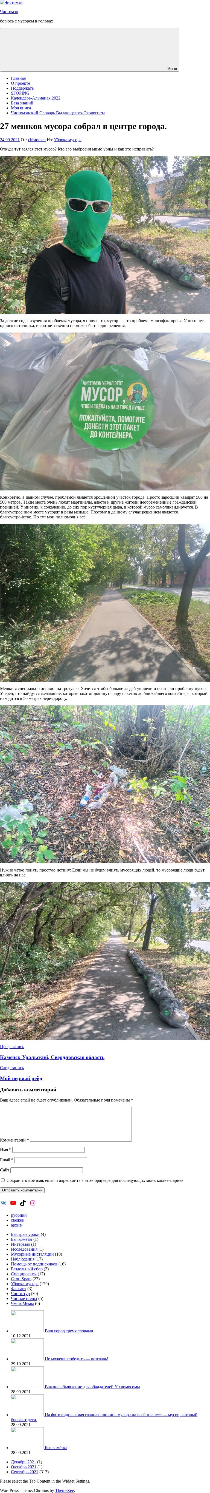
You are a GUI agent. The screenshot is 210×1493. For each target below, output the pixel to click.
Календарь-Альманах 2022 (35, 98)
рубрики (19, 1215)
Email (6, 1159)
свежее (17, 1220)
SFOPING (20, 93)
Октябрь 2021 (23, 1466)
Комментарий (14, 1140)
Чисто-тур (20, 1293)
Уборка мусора (67, 139)
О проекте (20, 83)
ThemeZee (64, 1490)
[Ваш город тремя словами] (28, 1331)
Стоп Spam (21, 1278)
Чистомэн (9, 11)
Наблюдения (22, 1259)
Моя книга (21, 108)
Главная (18, 78)
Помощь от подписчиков (34, 1264)
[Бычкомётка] (28, 1447)
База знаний (22, 103)
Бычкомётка (56, 1447)
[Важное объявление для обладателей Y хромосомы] (28, 1386)
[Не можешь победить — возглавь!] (28, 1358)
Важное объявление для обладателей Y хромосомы (92, 1386)
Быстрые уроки (25, 1234)
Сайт (4, 1170)
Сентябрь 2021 (24, 1471)
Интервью (20, 1244)
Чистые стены (24, 1298)
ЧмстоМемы (22, 1303)
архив (16, 1225)
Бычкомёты (21, 1239)
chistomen (37, 139)
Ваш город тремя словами (69, 1331)
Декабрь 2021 (23, 1462)
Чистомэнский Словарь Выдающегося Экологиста (58, 112)
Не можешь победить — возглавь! (76, 1358)
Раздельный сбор (27, 1269)
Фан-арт (18, 1288)
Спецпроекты (24, 1273)
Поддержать (22, 88)
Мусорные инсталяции (32, 1254)
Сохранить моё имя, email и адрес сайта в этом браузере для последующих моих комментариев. (96, 1180)
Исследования (24, 1249)
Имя (5, 1149)
